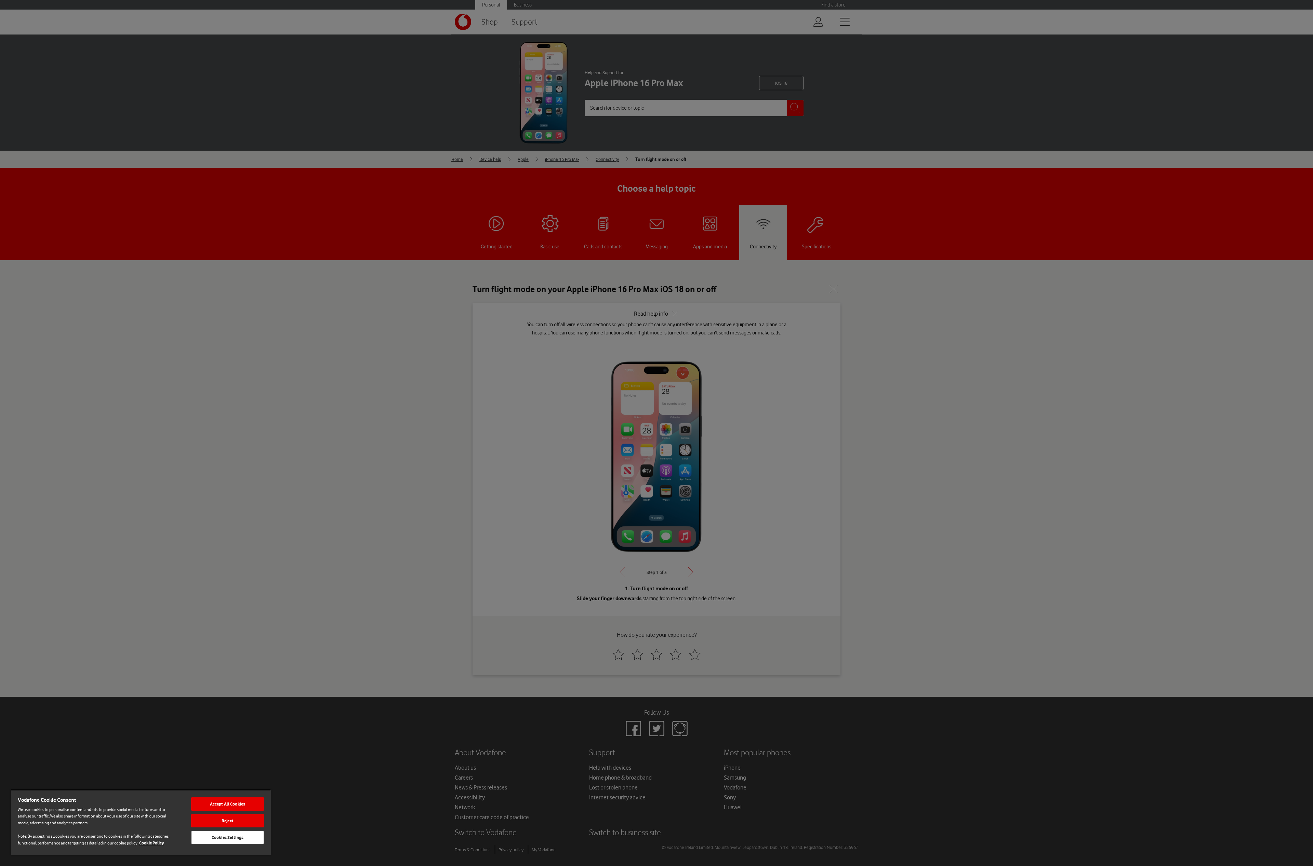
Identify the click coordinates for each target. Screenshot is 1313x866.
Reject (228, 820)
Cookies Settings (227, 837)
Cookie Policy (151, 843)
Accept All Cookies (227, 804)
